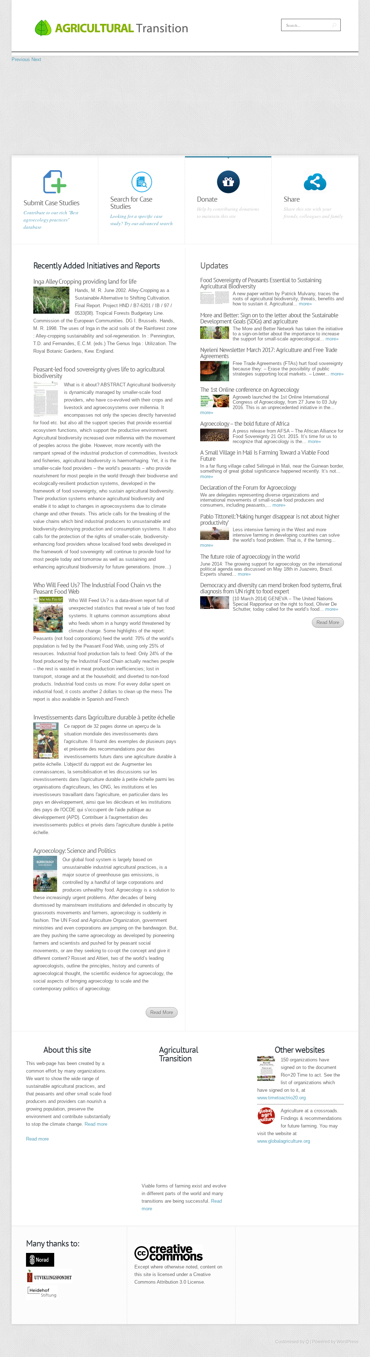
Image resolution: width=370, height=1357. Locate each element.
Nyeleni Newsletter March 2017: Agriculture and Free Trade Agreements (268, 353)
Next (36, 59)
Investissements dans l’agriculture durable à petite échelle (104, 717)
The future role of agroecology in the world (250, 557)
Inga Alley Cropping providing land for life (84, 281)
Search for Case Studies (131, 202)
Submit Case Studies (51, 202)
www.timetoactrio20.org (281, 1097)
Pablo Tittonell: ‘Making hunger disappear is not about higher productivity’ (269, 519)
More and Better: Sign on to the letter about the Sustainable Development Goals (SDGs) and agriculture (269, 318)
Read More (161, 1012)
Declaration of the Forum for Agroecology (248, 487)
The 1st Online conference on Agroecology (249, 390)
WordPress (347, 1341)
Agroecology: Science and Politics (74, 850)
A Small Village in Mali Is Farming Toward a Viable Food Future (264, 455)
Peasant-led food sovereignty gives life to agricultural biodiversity (98, 372)
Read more (96, 1124)
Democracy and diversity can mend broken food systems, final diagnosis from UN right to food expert (270, 588)
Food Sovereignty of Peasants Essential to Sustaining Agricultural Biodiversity (260, 283)
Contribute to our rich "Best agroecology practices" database (50, 219)
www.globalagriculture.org (283, 1141)
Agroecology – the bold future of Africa (244, 424)
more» (305, 303)
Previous (21, 59)
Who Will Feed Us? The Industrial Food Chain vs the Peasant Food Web (97, 588)
